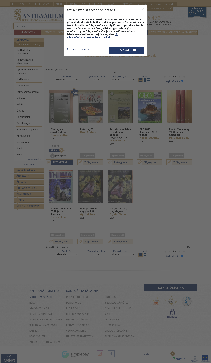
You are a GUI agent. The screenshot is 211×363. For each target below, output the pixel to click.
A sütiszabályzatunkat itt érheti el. (92, 36)
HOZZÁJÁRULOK (126, 50)
